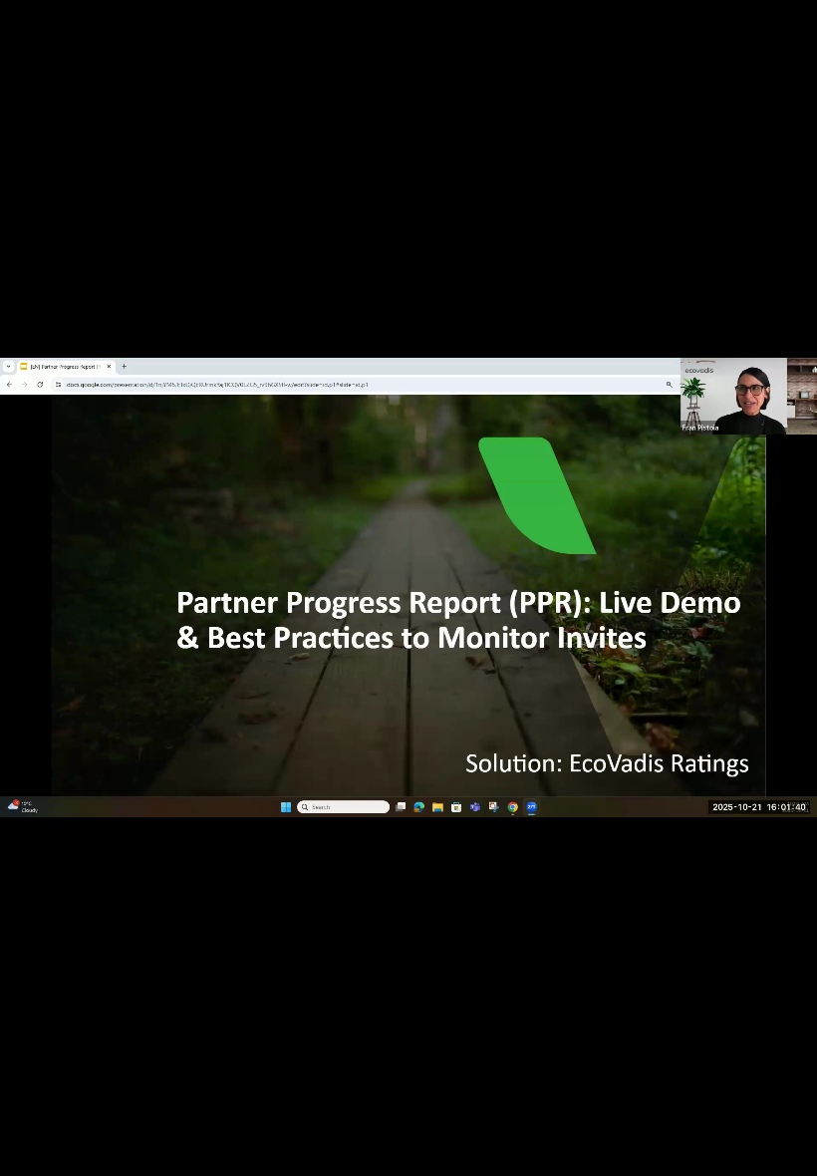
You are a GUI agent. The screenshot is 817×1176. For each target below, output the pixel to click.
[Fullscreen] (791, 1154)
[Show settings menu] (739, 1154)
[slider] (395, 1154)
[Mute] (687, 1154)
